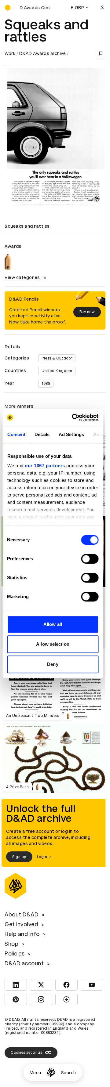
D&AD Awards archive (42, 53)
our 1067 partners (45, 465)
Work (10, 53)
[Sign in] (102, 8)
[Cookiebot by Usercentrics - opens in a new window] (73, 417)
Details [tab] (42, 434)
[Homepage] (51, 1072)
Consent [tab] (16, 434)
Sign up (19, 857)
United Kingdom (57, 371)
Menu (35, 1072)
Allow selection (52, 644)
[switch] (89, 559)
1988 (46, 383)
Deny (52, 664)
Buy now (87, 312)
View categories (22, 277)
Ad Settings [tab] (71, 434)
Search (68, 1072)
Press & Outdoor (57, 358)
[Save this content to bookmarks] (100, 53)
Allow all (52, 624)
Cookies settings (26, 1052)
